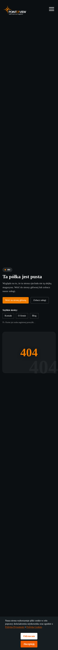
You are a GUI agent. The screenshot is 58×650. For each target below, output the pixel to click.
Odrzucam (29, 636)
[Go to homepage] (15, 10)
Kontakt (9, 320)
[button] (51, 9)
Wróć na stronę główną (17, 296)
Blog (36, 320)
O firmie (23, 320)
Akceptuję (29, 644)
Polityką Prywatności (33, 624)
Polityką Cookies (14, 627)
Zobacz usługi (13, 304)
